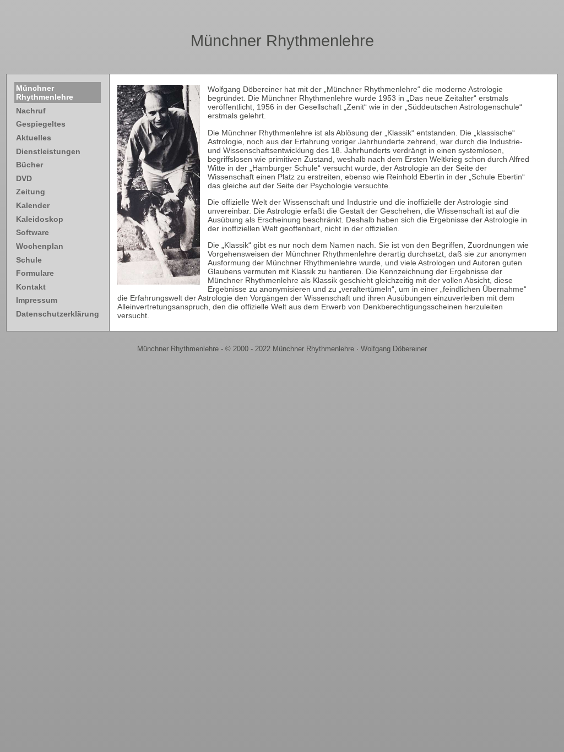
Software (32, 232)
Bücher (29, 164)
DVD (24, 178)
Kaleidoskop (39, 219)
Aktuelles (33, 137)
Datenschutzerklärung (57, 313)
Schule (29, 259)
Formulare (35, 273)
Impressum (36, 300)
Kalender (33, 205)
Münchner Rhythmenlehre (282, 41)
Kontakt (31, 286)
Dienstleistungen (48, 151)
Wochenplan (39, 246)
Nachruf (31, 110)
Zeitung (30, 191)
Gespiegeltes (41, 123)
